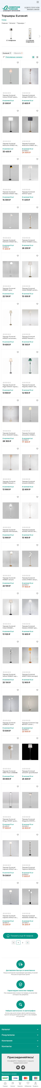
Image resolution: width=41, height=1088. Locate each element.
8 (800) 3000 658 (32, 8)
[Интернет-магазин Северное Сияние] (11, 8)
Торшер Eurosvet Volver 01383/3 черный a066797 (10, 675)
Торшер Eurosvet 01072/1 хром (28, 192)
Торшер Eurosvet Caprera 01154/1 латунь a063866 (10, 868)
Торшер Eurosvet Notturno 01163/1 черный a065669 (10, 144)
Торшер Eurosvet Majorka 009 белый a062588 (10, 530)
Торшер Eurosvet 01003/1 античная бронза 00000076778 (11, 337)
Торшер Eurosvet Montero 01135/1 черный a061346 (10, 193)
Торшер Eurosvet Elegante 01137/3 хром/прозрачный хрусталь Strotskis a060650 (29, 820)
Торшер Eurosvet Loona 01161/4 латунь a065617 (30, 579)
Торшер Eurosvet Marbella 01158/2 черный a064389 (30, 916)
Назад (4, 20)
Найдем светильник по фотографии (20, 1011)
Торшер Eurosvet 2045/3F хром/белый (30, 772)
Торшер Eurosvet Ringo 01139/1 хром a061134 (10, 820)
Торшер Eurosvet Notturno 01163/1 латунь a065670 (29, 144)
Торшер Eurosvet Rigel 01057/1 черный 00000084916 (10, 386)
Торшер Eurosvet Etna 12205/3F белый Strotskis (10, 434)
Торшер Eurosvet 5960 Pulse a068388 (10, 772)
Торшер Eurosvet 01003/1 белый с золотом (28, 337)
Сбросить (17, 53)
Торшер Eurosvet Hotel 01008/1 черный (9, 627)
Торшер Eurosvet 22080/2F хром (9, 723)
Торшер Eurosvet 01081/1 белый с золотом (9, 482)
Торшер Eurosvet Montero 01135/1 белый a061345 (10, 241)
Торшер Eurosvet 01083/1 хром (9, 289)
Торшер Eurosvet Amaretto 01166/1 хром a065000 (28, 434)
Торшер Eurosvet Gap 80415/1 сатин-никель (30, 723)
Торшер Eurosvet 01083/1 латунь (9, 578)
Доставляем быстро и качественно (20, 970)
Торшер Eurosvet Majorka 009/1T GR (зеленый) (29, 386)
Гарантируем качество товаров (20, 991)
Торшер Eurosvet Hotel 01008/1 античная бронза (30, 289)
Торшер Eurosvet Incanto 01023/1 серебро (28, 482)
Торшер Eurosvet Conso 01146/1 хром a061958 (10, 96)
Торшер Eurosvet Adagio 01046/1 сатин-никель (29, 96)
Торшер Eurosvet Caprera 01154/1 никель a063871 (10, 916)
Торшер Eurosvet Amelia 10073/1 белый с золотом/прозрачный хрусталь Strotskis (29, 530)
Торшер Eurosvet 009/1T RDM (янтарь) (30, 675)
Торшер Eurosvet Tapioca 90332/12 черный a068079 (28, 868)
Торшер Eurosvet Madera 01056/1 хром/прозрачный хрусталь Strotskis (30, 627)
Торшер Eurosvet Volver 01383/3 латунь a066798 (30, 241)
